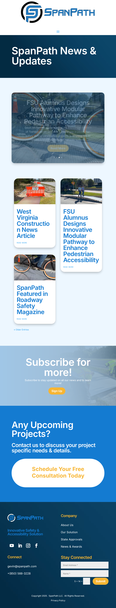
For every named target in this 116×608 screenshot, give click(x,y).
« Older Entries (21, 329)
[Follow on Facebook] (36, 545)
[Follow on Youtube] (11, 545)
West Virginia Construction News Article (33, 223)
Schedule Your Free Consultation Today (58, 472)
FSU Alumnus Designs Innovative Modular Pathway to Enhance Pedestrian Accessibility (81, 236)
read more (22, 242)
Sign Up (56, 391)
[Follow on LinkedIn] (20, 545)
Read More (58, 143)
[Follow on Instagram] (28, 545)
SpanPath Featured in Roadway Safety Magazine (58, 114)
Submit (100, 581)
